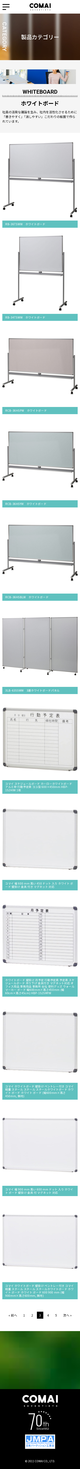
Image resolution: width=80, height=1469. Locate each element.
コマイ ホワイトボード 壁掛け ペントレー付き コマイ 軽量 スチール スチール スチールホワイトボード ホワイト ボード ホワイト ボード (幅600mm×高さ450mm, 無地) (39, 1091)
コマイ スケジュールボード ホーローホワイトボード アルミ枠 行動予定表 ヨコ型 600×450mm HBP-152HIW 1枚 (38, 787)
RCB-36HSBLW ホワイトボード (27, 597)
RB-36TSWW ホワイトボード (25, 224)
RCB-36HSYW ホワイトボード (26, 504)
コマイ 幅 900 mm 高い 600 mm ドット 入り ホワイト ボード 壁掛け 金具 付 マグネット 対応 (39, 1191)
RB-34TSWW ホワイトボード (25, 317)
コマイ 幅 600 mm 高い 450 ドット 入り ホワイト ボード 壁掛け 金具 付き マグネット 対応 (39, 885)
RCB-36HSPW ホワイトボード (26, 410)
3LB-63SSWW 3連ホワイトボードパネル (32, 690)
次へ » (67, 1315)
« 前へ (13, 1315)
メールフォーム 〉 (40, 1376)
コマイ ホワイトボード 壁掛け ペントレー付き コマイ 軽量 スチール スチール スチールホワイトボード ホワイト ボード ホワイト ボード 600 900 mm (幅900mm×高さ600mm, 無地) (39, 1290)
